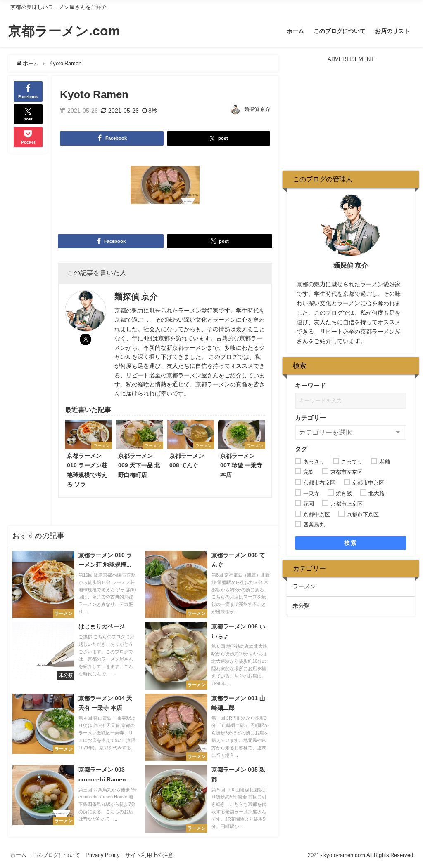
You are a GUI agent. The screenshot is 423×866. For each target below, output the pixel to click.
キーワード (310, 385)
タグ (301, 449)
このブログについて (340, 31)
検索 (350, 542)
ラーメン (304, 586)
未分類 (301, 606)
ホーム (295, 31)
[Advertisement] (351, 115)
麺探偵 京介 (257, 109)
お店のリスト (392, 31)
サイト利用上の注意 (149, 855)
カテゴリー (310, 417)
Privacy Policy (103, 855)
